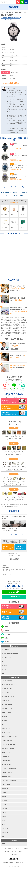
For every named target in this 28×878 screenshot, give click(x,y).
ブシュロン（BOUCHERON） (9, 744)
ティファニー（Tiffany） (8, 748)
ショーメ (4, 816)
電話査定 (7, 630)
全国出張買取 (19, 547)
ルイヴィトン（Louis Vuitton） (9, 685)
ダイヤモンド (5, 717)
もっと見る (14, 535)
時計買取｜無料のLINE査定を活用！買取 (14, 192)
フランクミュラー (6, 760)
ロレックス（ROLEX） (7, 705)
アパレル (4, 669)
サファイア (4, 820)
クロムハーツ (5, 800)
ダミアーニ (4, 796)
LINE (22, 2)
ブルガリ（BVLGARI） (8, 19)
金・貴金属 (4, 665)
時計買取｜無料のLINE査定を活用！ (11, 17)
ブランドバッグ (5, 649)
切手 (3, 673)
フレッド (4, 804)
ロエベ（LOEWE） (6, 784)
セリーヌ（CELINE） (7, 764)
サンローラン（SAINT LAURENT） (10, 736)
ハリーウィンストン (7, 693)
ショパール (4, 808)
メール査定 (7, 634)
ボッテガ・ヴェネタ (7, 788)
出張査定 (7, 638)
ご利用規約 (14, 854)
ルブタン (4, 824)
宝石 (3, 661)
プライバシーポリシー (17, 851)
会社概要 (7, 851)
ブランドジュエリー (6, 657)
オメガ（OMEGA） (6, 752)
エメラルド (4, 721)
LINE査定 (7, 626)
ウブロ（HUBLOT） (7, 713)
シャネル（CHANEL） (7, 689)
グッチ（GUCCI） (6, 728)
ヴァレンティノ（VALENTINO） (10, 780)
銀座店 (3, 844)
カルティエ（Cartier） (7, 701)
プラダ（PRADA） (6, 733)
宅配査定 (7, 642)
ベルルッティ (5, 828)
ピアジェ (4, 812)
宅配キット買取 (7, 547)
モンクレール (5, 832)
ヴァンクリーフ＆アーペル (8, 697)
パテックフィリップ (7, 709)
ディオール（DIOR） (7, 776)
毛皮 (3, 836)
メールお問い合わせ (14, 596)
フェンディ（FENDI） (7, 772)
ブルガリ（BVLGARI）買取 (14, 195)
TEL (18, 2)
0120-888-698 (14, 586)
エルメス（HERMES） (7, 681)
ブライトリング (5, 756)
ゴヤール (4, 792)
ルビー (3, 725)
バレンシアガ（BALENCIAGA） (9, 768)
